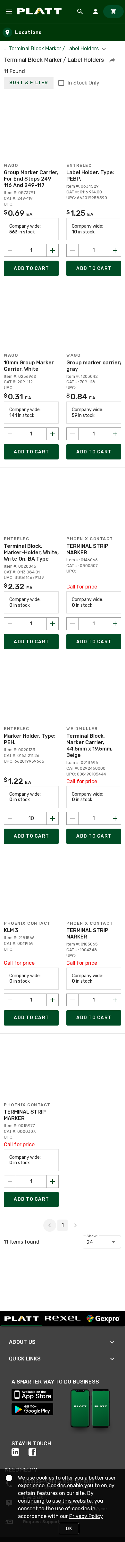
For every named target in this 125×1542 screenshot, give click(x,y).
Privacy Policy (86, 1516)
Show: (92, 1236)
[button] (112, 60)
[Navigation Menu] (9, 11)
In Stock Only (83, 83)
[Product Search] (80, 11)
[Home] (40, 11)
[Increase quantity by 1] (52, 250)
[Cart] (113, 11)
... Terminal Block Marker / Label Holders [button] (52, 48)
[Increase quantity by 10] (52, 818)
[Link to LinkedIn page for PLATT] (20, 1452)
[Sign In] (95, 11)
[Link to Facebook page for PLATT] (37, 1452)
